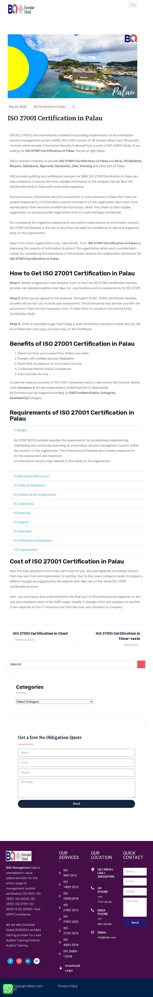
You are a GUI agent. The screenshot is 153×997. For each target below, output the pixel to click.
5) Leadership (24, 504)
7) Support (21, 522)
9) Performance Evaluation (33, 540)
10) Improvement (26, 549)
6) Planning (22, 513)
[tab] (76, 430)
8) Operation (23, 531)
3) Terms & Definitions (29, 485)
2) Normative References (31, 476)
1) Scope (20, 430)
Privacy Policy (68, 986)
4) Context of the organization (35, 494)
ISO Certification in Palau (49, 107)
